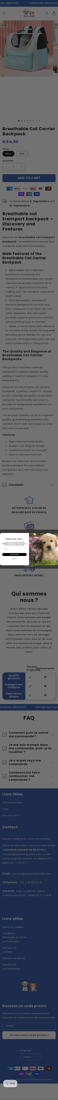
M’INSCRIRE (14, 554)
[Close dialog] (56, 534)
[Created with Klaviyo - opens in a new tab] (29, 566)
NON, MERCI (14, 558)
